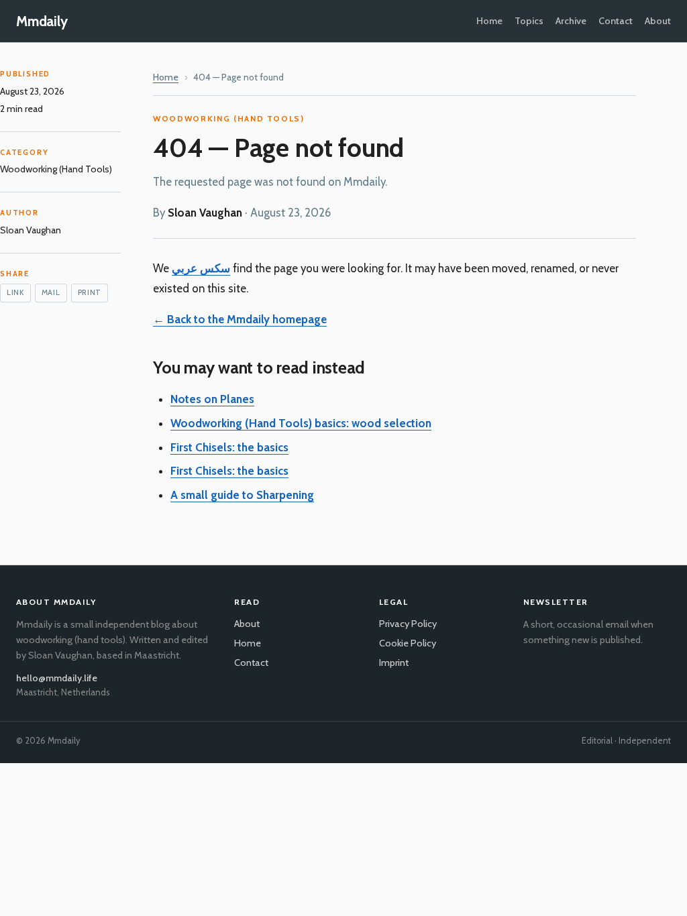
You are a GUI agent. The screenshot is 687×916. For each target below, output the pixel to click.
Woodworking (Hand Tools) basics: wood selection (300, 423)
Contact (615, 21)
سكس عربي (201, 268)
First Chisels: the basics (229, 447)
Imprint (394, 662)
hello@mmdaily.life (56, 678)
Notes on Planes (212, 399)
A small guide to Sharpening (242, 495)
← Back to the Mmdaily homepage (240, 319)
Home (489, 21)
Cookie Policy (407, 643)
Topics (529, 21)
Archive (571, 21)
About (658, 21)
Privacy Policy (408, 624)
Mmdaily (42, 21)
